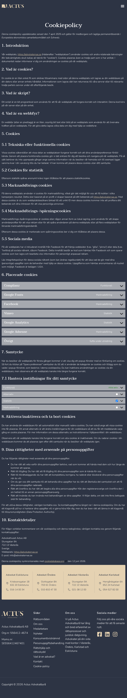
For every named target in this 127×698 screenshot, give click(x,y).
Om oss (37, 624)
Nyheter (37, 633)
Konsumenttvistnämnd (46, 638)
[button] (122, 6)
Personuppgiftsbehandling (48, 643)
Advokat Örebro (46, 574)
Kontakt (37, 661)
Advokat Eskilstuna (17, 574)
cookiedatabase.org (54, 561)
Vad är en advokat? (44, 657)
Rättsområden (41, 619)
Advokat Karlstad (109, 574)
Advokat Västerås (78, 574)
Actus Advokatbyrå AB (15, 626)
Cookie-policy (41, 666)
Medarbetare (40, 629)
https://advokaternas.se (29, 54)
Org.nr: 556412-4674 (15, 633)
